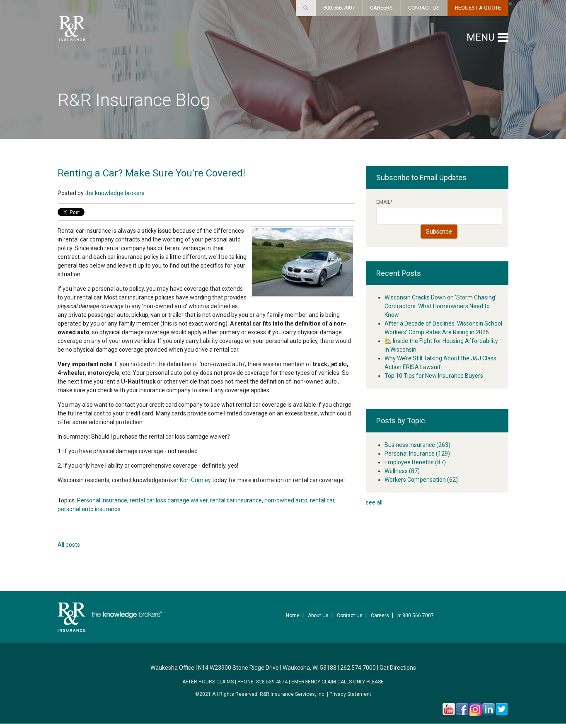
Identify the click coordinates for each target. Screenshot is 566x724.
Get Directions (398, 667)
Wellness (402, 471)
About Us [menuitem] (318, 615)
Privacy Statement (350, 694)
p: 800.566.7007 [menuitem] (415, 615)
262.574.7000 (358, 667)
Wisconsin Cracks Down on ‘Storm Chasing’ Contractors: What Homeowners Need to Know (440, 306)
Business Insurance (417, 445)
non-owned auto (285, 500)
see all (374, 502)
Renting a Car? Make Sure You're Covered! (151, 173)
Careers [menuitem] (380, 615)
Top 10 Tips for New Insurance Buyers (434, 375)
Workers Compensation (421, 479)
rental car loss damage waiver (169, 500)
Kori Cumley (196, 480)
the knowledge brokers (115, 193)
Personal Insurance (102, 500)
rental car (322, 500)
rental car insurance (236, 500)
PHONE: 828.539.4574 (262, 682)
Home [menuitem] (293, 615)
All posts (69, 544)
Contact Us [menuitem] (350, 615)
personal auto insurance (89, 509)
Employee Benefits (415, 462)
